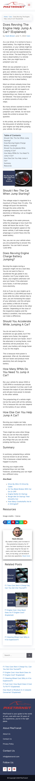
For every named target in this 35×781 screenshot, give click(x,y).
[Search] (29, 655)
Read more (26, 556)
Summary (7, 163)
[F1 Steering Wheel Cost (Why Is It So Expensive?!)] (17, 633)
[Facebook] (5, 769)
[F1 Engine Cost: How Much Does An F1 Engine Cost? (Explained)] (17, 606)
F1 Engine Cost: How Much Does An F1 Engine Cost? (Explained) (15, 612)
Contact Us (7, 739)
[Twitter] (9, 769)
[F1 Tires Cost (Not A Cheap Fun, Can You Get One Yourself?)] (17, 581)
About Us (6, 734)
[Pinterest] (14, 769)
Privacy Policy (8, 744)
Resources (8, 166)
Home (6, 16)
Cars (10, 16)
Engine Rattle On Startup (17, 494)
